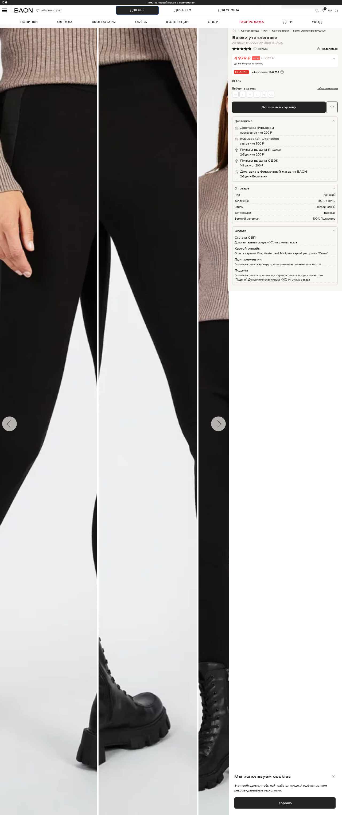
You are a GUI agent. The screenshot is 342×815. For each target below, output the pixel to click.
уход (317, 22)
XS (235, 94)
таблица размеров (327, 88)
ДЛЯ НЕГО (182, 10)
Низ (265, 30)
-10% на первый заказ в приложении (171, 2)
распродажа (251, 22)
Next (232, 423)
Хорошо (285, 803)
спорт (214, 22)
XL (264, 94)
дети (288, 22)
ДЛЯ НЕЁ (137, 10)
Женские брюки (280, 30)
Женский (329, 195)
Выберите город (44, 10)
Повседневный (325, 207)
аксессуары (104, 22)
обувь (141, 22)
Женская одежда (250, 30)
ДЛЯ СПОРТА (228, 10)
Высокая (329, 213)
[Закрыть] (333, 776)
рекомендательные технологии (257, 790)
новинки (29, 22)
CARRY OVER (326, 201)
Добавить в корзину (279, 107)
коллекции (177, 22)
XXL (271, 94)
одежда (65, 22)
